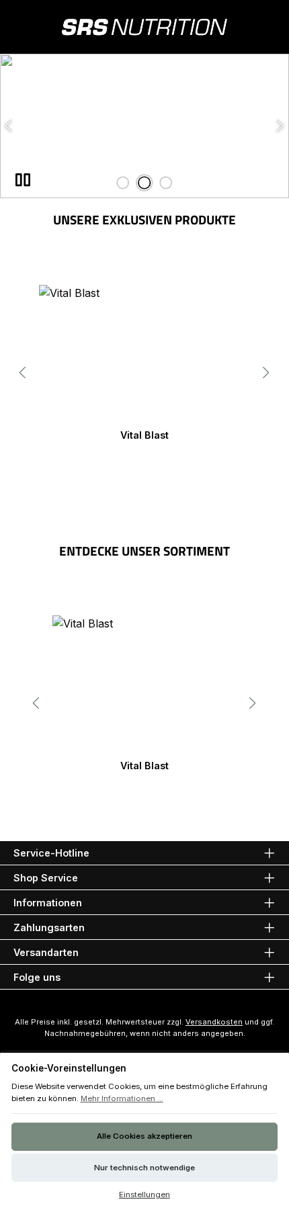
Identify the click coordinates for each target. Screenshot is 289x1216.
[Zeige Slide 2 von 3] (144, 182)
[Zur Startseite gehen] (144, 26)
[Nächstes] (265, 372)
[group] (144, 126)
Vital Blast (144, 435)
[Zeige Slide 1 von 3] (123, 182)
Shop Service (45, 877)
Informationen (47, 902)
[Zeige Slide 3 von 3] (166, 182)
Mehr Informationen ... (122, 1098)
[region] (144, 126)
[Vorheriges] (23, 372)
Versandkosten (214, 1022)
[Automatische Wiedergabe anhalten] (23, 180)
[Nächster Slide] (279, 126)
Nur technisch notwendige (144, 1167)
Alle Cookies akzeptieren (144, 1136)
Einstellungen (144, 1194)
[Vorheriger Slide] (9, 126)
